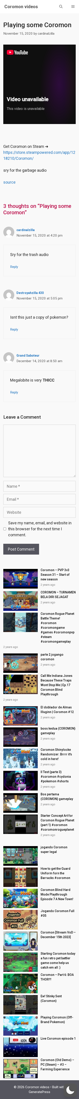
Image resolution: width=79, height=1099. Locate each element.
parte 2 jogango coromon (52, 657)
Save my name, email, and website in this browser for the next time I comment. (40, 529)
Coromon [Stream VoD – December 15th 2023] (58, 935)
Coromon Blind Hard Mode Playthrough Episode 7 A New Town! (57, 894)
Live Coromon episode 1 (58, 1038)
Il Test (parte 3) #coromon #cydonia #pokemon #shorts (56, 776)
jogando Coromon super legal (54, 849)
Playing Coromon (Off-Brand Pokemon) (57, 1020)
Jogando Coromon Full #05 (57, 913)
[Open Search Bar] (61, 6)
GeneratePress (39, 1092)
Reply (14, 267)
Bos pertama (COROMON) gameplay (57, 796)
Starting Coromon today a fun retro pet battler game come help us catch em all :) (58, 960)
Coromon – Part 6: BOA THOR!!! (57, 977)
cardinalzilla (25, 230)
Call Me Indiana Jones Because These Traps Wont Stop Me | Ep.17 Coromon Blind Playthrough (56, 685)
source (9, 182)
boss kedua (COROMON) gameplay (58, 731)
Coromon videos (21, 6)
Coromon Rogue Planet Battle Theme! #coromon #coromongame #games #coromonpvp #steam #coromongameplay (57, 627)
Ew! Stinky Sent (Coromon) (51, 998)
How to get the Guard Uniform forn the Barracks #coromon (55, 873)
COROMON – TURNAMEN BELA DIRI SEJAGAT (58, 595)
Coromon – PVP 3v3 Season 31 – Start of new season (55, 574)
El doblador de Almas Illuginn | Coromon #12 (57, 710)
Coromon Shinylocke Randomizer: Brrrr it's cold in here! (56, 754)
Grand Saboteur (28, 355)
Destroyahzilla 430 (30, 293)
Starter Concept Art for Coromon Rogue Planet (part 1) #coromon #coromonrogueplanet (57, 822)
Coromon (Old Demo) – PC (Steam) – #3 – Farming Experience (57, 1064)
